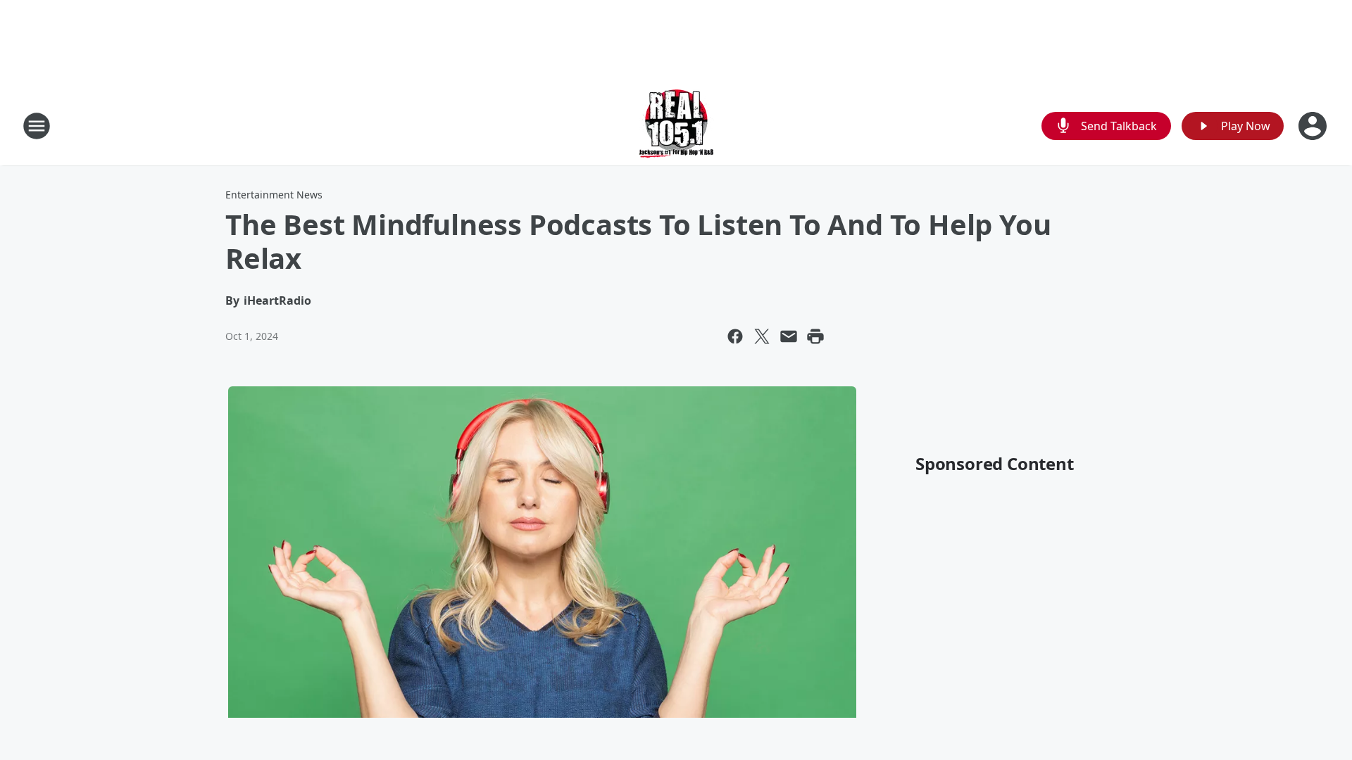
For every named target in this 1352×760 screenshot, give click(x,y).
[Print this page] (815, 336)
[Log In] (1313, 126)
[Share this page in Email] (789, 336)
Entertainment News (274, 194)
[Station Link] (676, 126)
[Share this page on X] (762, 336)
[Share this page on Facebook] (735, 336)
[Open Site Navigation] (37, 126)
